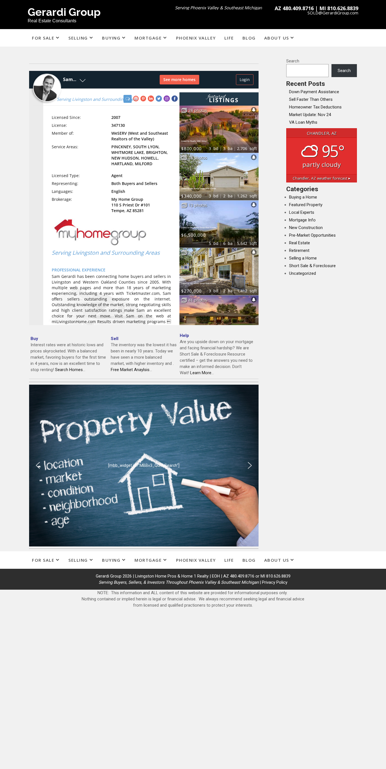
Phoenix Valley (196, 38)
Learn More (200, 372)
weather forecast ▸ (321, 178)
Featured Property (305, 204)
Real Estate (299, 242)
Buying (111, 38)
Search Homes (69, 369)
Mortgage (148, 38)
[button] (37, 465)
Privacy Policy (274, 582)
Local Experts (301, 212)
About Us (276, 38)
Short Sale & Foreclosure (312, 265)
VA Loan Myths (303, 122)
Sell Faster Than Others (311, 99)
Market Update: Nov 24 (310, 114)
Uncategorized (302, 273)
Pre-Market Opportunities (312, 235)
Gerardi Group (64, 12)
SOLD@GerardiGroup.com (332, 13)
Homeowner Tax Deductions (315, 107)
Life (229, 38)
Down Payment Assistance (314, 91)
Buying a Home (303, 197)
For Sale (43, 38)
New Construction (306, 227)
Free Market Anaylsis (130, 369)
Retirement (299, 250)
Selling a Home (303, 258)
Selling (78, 38)
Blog (249, 38)
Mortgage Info (302, 220)
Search (292, 61)
